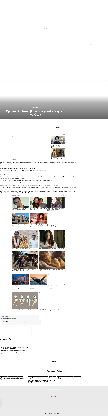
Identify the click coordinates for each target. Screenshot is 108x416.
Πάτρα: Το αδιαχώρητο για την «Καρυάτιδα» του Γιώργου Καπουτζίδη (13, 356)
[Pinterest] (15, 333)
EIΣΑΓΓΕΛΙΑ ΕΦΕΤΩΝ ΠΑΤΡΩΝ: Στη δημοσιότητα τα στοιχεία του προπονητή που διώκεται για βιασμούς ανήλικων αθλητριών (15, 348)
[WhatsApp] (19, 333)
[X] (11, 333)
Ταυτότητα (54, 392)
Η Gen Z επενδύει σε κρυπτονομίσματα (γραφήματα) (14, 322)
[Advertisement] (54, 72)
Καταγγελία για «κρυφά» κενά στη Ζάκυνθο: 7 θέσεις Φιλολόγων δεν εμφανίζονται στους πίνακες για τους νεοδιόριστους (41, 381)
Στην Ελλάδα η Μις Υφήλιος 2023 (8, 318)
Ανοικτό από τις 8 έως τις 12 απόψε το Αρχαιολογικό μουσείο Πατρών (13, 350)
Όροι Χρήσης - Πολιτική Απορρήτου (54, 389)
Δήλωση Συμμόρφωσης (54, 396)
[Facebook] (7, 333)
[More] (24, 333)
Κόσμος (35, 107)
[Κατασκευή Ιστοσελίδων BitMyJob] (61, 413)
